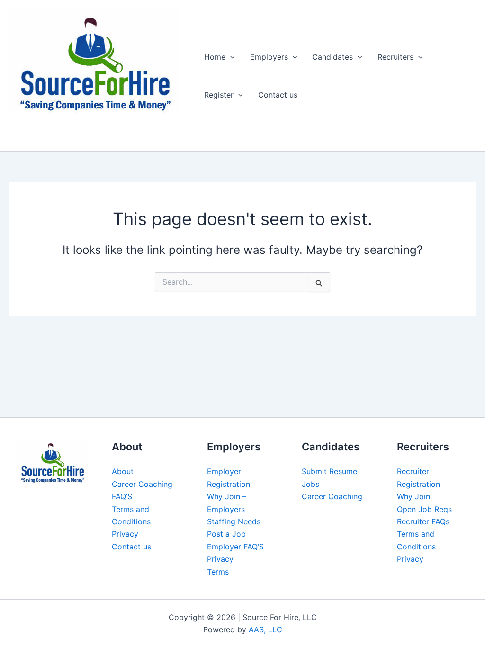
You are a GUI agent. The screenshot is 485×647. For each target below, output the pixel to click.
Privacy (125, 534)
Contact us (277, 94)
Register (219, 94)
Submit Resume (329, 471)
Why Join (413, 496)
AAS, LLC (265, 629)
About (123, 471)
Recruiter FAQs (423, 521)
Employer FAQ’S (235, 546)
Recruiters (395, 57)
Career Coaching (142, 484)
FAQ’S (122, 496)
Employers (269, 57)
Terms (218, 571)
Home (214, 57)
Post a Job (226, 534)
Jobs (310, 484)
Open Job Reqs (424, 509)
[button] (230, 57)
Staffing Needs (233, 521)
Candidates (332, 57)
